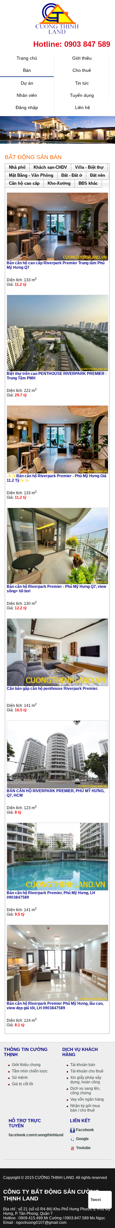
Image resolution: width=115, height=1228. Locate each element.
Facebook (84, 1130)
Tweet (95, 1200)
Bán (27, 70)
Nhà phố (17, 167)
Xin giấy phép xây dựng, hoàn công (85, 1079)
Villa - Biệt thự (89, 167)
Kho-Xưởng (59, 183)
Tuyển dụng (82, 95)
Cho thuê (82, 70)
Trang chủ (27, 58)
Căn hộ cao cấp (24, 183)
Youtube (83, 1148)
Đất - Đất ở (71, 175)
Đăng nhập (27, 107)
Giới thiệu (82, 58)
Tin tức (82, 83)
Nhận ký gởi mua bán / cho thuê (85, 1108)
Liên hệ (82, 107)
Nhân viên (27, 95)
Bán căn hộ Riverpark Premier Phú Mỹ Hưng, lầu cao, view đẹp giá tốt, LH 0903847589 (55, 1005)
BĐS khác (88, 183)
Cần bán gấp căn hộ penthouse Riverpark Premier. (52, 688)
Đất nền (97, 175)
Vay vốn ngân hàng (87, 1099)
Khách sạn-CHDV (50, 167)
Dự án (27, 83)
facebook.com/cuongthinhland (36, 1135)
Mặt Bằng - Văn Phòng (31, 175)
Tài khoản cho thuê (86, 1071)
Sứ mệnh (20, 1077)
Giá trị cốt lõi (22, 1084)
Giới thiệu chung (26, 1065)
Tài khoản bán (82, 1065)
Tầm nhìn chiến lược (30, 1071)
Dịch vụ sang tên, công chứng (85, 1090)
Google (82, 1139)
